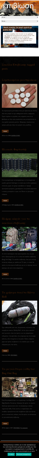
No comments (24, 428)
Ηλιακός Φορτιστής (14, 149)
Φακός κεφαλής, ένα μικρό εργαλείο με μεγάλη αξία (17, 28)
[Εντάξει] (36, 450)
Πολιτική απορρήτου (23, 454)
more (5, 45)
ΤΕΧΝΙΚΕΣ (14, 355)
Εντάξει (11, 454)
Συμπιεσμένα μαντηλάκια (19, 80)
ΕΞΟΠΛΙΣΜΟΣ (15, 135)
